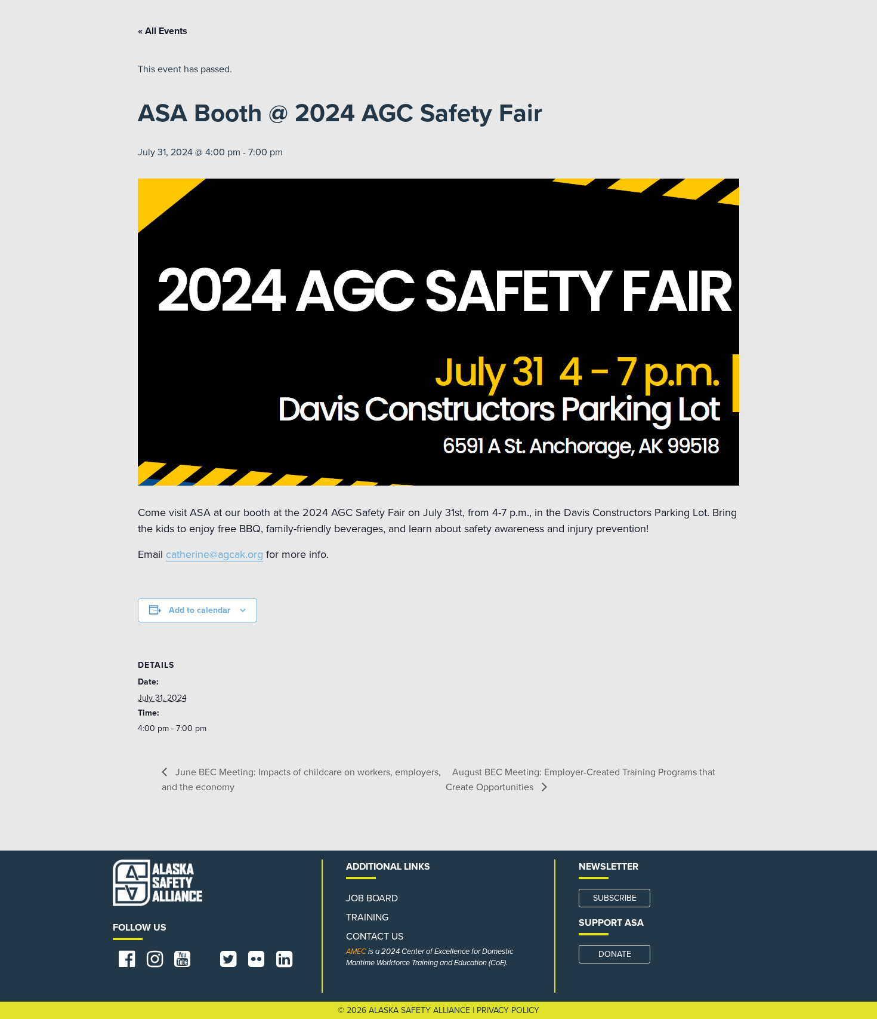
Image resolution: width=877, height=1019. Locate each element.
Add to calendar (199, 610)
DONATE (614, 954)
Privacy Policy (508, 1010)
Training (367, 917)
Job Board (372, 898)
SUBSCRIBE (615, 898)
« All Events (162, 31)
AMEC (356, 951)
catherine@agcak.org (214, 554)
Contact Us (374, 937)
